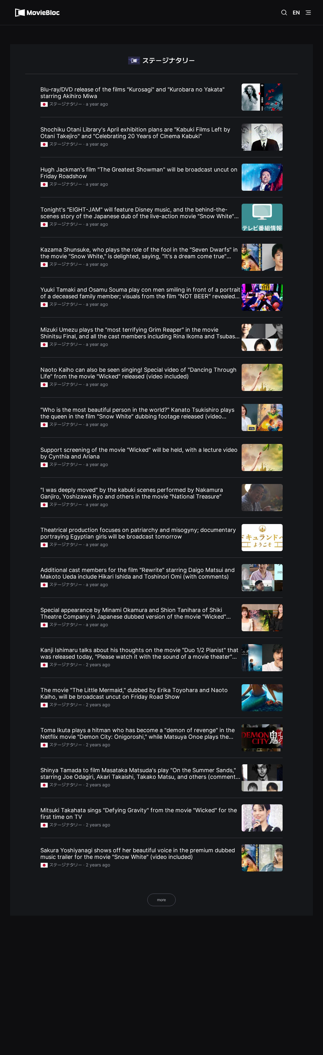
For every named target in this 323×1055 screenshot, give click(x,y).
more (161, 899)
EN (296, 12)
